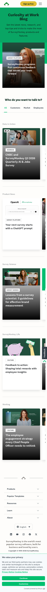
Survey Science (9, 264)
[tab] (5, 108)
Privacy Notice (8, 572)
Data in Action (9, 124)
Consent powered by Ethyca (33, 588)
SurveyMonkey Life (11, 334)
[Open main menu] (40, 3)
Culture (10, 360)
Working (6, 404)
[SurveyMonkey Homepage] (6, 4)
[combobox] (23, 527)
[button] (23, 489)
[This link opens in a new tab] (11, 534)
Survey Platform (14, 58)
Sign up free (28, 4)
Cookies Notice (21, 572)
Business (10, 150)
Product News (9, 194)
